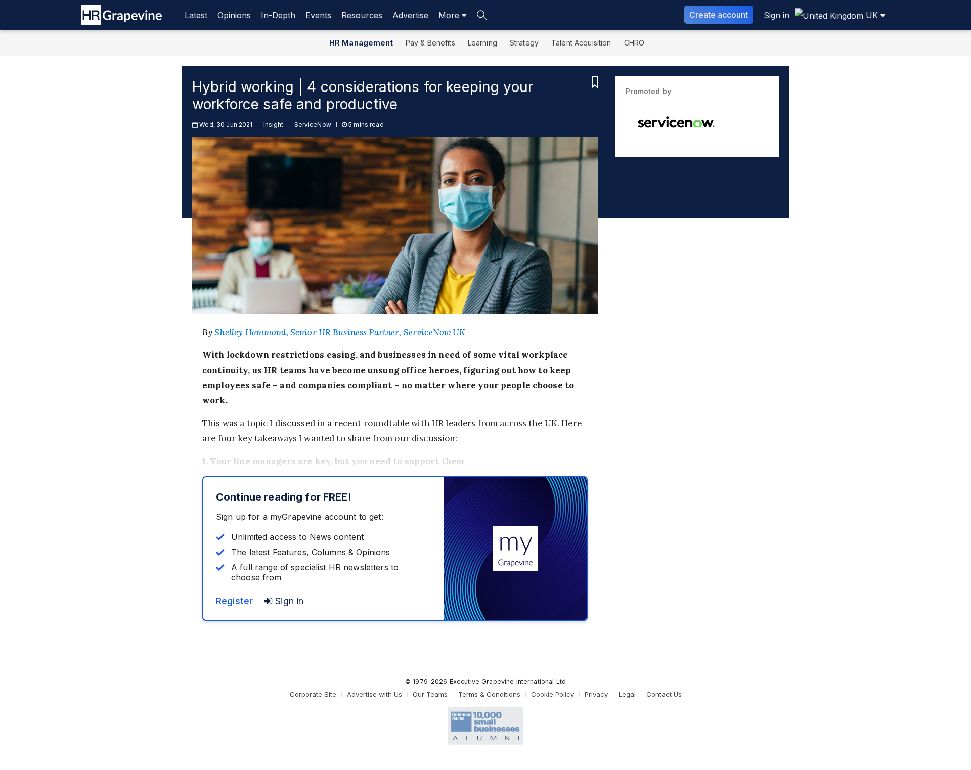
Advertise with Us (374, 694)
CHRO (634, 42)
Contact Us (664, 694)
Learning (482, 42)
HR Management (361, 43)
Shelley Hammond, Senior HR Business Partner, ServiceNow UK (339, 332)
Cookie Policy (552, 694)
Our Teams (430, 694)
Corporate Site (313, 694)
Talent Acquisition (581, 42)
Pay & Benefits (430, 42)
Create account (718, 15)
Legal (627, 694)
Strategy (524, 42)
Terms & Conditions (489, 694)
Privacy (596, 694)
